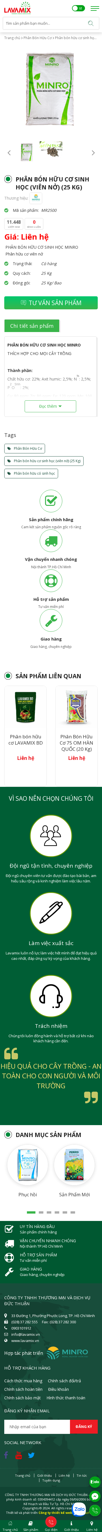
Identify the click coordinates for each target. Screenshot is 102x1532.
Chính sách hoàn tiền (23, 1389)
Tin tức (81, 1475)
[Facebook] (7, 1453)
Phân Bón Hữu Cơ (38, 37)
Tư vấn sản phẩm (55, 303)
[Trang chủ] (17, 4)
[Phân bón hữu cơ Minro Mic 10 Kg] (76, 707)
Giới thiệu (44, 1475)
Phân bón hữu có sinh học (34, 473)
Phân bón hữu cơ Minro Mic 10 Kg (77, 742)
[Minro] (35, 198)
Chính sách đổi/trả (64, 1380)
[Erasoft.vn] (87, 1512)
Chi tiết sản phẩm (32, 325)
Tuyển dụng (51, 1480)
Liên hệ (64, 1475)
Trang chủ (12, 37)
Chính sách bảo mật (22, 1397)
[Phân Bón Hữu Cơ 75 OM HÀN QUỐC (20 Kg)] (25, 707)
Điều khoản (58, 1389)
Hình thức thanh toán (65, 1397)
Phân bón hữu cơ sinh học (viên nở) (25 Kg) (46, 460)
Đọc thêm (48, 406)
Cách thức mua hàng (23, 1380)
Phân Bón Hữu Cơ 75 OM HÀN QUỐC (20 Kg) (25, 742)
